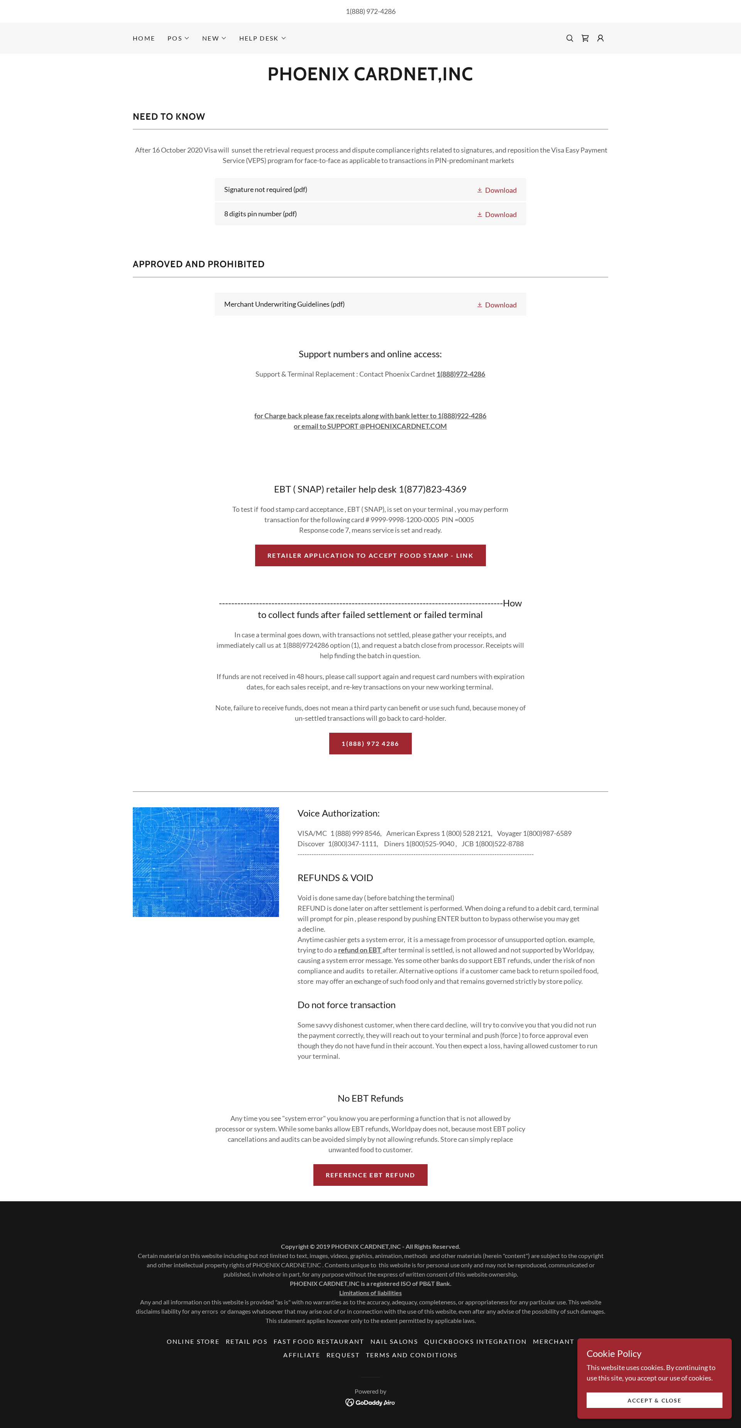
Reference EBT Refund (371, 1174)
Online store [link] (193, 1341)
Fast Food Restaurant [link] (319, 1341)
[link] (585, 38)
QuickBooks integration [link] (475, 1341)
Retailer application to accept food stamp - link (370, 555)
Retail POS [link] (246, 1341)
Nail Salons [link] (394, 1341)
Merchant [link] (553, 1341)
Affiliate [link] (301, 1354)
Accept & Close (654, 1400)
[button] (178, 38)
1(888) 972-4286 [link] (371, 11)
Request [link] (343, 1354)
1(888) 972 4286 (370, 743)
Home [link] (144, 38)
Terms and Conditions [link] (412, 1354)
